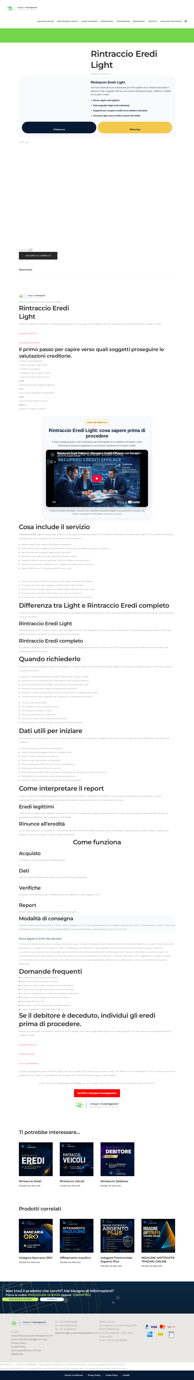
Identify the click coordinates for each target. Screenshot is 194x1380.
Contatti (126, 1375)
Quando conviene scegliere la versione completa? (45, 997)
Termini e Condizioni (73, 1375)
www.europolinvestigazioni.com (29, 1339)
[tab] (25, 270)
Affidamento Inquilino (75, 1257)
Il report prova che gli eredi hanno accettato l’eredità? (47, 989)
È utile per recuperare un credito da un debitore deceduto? (50, 993)
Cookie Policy (18, 1346)
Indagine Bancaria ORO (35, 1257)
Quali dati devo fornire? (32, 1001)
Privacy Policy (18, 1343)
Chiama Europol (27, 1054)
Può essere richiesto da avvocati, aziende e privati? (46, 1005)
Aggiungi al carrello (38, 256)
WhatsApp (135, 129)
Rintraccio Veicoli (72, 1181)
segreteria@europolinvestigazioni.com (77, 1333)
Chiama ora (59, 129)
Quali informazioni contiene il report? (39, 981)
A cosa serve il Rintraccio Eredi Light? (39, 977)
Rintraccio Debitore (114, 1181)
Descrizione (25, 269)
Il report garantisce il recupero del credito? (42, 1009)
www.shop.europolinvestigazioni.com (32, 1335)
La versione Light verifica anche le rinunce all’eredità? (47, 985)
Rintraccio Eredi (30, 1181)
